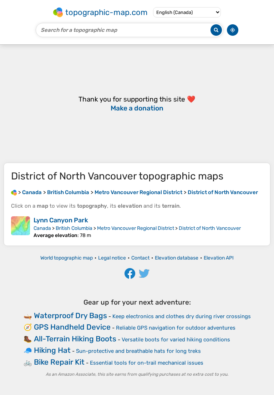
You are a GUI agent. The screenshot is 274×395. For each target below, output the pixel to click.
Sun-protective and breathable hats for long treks (138, 351)
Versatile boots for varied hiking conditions (176, 339)
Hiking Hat (52, 350)
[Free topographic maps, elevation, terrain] (14, 192)
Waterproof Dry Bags (70, 315)
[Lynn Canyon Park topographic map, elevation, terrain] (20, 227)
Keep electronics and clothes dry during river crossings (181, 316)
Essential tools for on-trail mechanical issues (146, 363)
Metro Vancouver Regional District (135, 228)
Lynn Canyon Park (61, 220)
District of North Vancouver (210, 228)
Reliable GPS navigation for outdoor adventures (175, 328)
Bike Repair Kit (59, 361)
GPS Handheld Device (72, 326)
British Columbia (74, 228)
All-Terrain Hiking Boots (75, 338)
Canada (42, 228)
